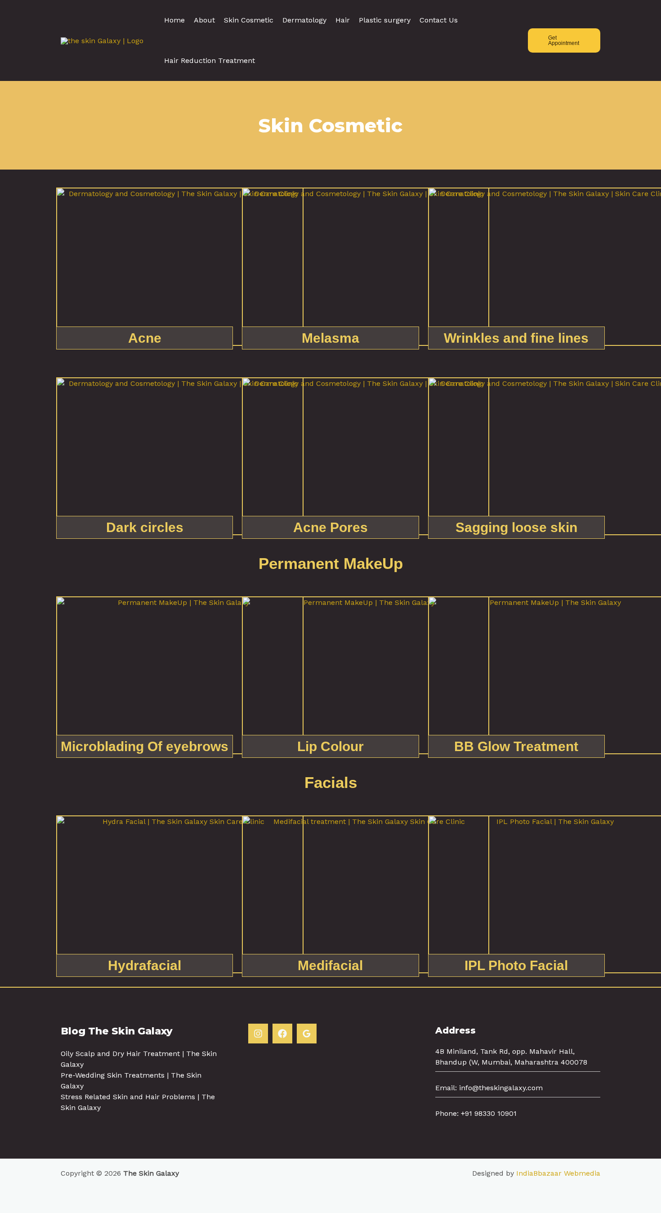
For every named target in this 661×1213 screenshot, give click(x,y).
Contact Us (439, 20)
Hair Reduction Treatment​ (209, 60)
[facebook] (282, 1033)
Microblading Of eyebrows (144, 746)
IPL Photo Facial (516, 965)
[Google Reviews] (307, 1033)
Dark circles (144, 527)
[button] (564, 40)
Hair (342, 20)
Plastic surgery (385, 20)
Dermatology (304, 20)
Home (174, 20)
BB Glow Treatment (516, 746)
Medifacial (330, 965)
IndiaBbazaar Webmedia (558, 1173)
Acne (144, 338)
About (204, 20)
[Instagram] (258, 1033)
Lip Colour (330, 746)
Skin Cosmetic (248, 20)
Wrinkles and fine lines (516, 338)
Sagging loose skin (516, 527)
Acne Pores (330, 527)
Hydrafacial (144, 965)
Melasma (330, 338)
